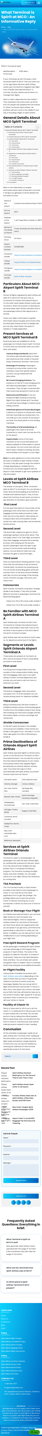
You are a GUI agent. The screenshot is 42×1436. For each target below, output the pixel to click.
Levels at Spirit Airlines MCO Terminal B (21, 139)
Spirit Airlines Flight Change (11, 1338)
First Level (15, 141)
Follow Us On (21, 1196)
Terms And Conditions (22, 1430)
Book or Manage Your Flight (20, 174)
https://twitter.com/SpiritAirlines (27, 262)
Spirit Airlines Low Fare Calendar (13, 1361)
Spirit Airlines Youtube (23, 276)
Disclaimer (5, 1433)
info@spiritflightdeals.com (13, 1388)
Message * (7, 1163)
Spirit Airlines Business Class (11, 1371)
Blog (9, 27)
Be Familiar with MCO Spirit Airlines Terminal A (23, 150)
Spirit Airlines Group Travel (11, 1364)
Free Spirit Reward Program (20, 176)
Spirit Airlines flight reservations (13, 1351)
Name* (5, 1138)
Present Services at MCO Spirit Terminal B (22, 137)
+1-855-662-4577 (29, 2)
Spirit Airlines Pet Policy (9, 1374)
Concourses (15, 147)
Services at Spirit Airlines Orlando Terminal (23, 170)
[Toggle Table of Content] (36, 127)
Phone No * (7, 1146)
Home (3, 27)
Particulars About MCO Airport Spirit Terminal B (21, 133)
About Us (4, 1319)
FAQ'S (3, 1328)
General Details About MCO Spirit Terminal (22, 130)
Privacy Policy (6, 1430)
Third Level (15, 145)
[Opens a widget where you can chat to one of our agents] (34, 1432)
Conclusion (12, 182)
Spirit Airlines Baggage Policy (12, 1348)
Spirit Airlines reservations (13, 976)
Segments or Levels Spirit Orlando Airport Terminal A (22, 155)
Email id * (6, 1154)
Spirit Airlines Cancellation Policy (13, 1342)
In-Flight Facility (17, 178)
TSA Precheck (16, 172)
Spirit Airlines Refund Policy (11, 1367)
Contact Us (5, 1322)
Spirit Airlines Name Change (11, 1345)
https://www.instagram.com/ (26, 269)
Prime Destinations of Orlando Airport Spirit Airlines (23, 167)
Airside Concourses (18, 164)
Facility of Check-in (18, 180)
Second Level (16, 143)
